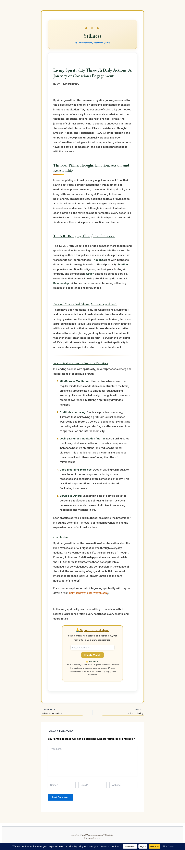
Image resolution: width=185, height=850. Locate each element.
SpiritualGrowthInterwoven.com (88, 593)
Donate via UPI (92, 655)
